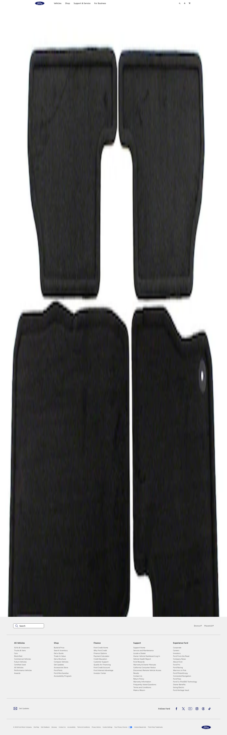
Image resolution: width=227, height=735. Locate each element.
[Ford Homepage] (206, 727)
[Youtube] (190, 708)
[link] (36, 727)
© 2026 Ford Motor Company (22, 727)
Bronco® (198, 625)
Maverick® (209, 625)
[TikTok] (209, 708)
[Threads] (203, 708)
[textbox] (28, 626)
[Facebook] (177, 708)
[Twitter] (183, 708)
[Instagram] (197, 708)
